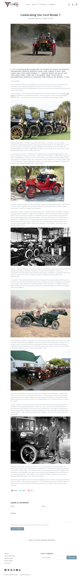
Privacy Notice (8, 560)
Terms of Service (9, 556)
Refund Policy (8, 558)
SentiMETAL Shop (13, 574)
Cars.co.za (7, 563)
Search (6, 553)
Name (12, 506)
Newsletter (52, 4)
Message (13, 513)
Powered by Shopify (25, 574)
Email (43, 506)
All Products (43, 4)
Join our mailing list (47, 553)
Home (28, 4)
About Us (34, 4)
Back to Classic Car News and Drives (41, 540)
